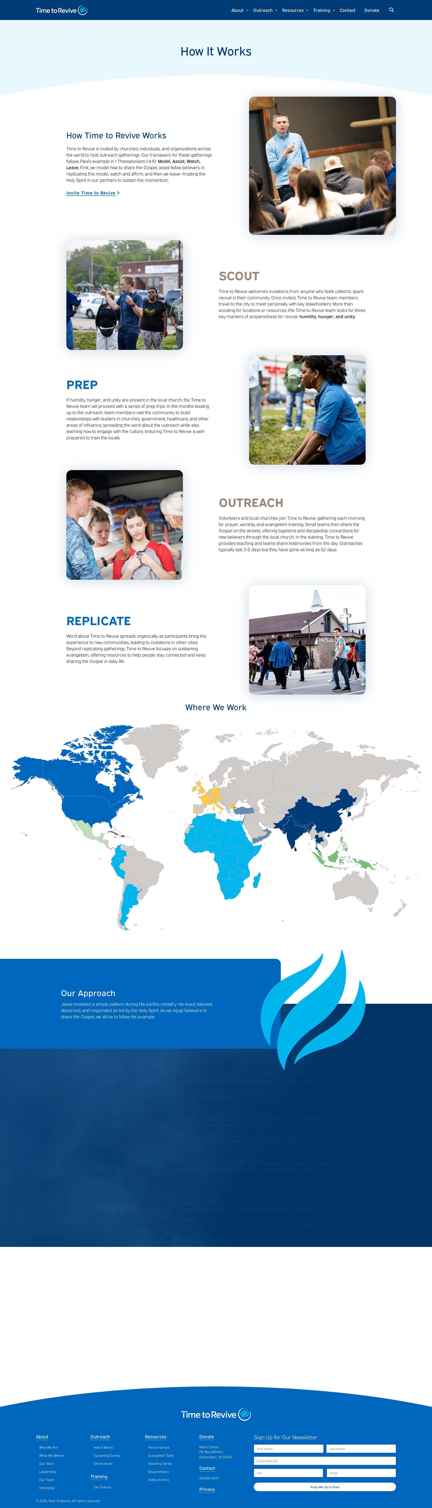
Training (99, 1476)
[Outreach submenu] (276, 10)
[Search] (391, 9)
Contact (207, 1468)
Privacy (207, 1489)
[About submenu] (247, 10)
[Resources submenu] (307, 10)
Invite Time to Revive (91, 192)
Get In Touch (216, 1371)
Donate (206, 1436)
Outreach (100, 1436)
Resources (155, 1436)
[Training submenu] (334, 10)
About (42, 1436)
